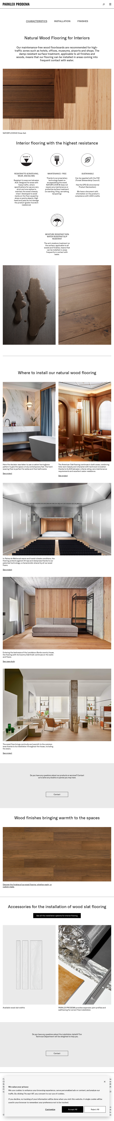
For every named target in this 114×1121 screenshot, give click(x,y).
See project (7, 473)
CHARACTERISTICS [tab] (36, 21)
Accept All (72, 1109)
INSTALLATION (62, 21)
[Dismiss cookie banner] (105, 1081)
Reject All (95, 1109)
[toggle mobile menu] (110, 4)
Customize (50, 1109)
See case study (9, 661)
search (104, 4)
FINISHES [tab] (82, 21)
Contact (57, 794)
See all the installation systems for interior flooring (57, 915)
